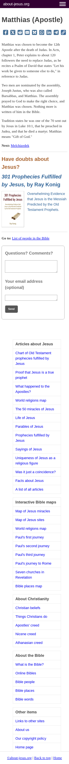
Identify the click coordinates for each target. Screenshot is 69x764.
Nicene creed (25, 634)
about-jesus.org (16, 4)
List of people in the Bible (30, 238)
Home (57, 758)
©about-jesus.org (19, 758)
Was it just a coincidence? (35, 472)
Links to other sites (29, 721)
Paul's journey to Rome (33, 563)
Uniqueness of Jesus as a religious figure (35, 460)
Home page (24, 747)
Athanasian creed (29, 643)
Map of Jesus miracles (32, 511)
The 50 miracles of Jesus (34, 409)
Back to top (42, 758)
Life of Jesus (25, 418)
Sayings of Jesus (28, 449)
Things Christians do (31, 617)
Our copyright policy (30, 738)
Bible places (24, 691)
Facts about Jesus (29, 481)
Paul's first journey (29, 537)
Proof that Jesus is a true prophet (34, 375)
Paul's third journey (30, 555)
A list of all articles (29, 489)
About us (22, 730)
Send (11, 309)
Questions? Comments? (29, 253)
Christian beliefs (27, 608)
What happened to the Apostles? (32, 389)
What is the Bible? (29, 664)
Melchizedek (20, 145)
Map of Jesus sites (29, 520)
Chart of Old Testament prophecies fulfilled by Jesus (33, 358)
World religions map (30, 400)
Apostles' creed (27, 625)
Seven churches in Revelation (29, 574)
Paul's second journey (32, 546)
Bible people (25, 682)
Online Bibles (25, 673)
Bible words (24, 699)
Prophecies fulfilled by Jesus (32, 438)
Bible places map (28, 586)
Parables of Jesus (29, 426)
